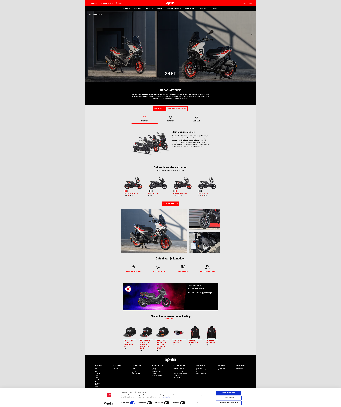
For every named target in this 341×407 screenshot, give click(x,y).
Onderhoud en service (178, 368)
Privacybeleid (199, 368)
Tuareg (96, 375)
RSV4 (96, 368)
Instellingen (192, 403)
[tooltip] (124, 191)
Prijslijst (154, 373)
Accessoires (135, 370)
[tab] (145, 119)
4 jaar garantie (176, 370)
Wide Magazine (156, 370)
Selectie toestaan (229, 397)
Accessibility (221, 372)
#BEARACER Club (156, 372)
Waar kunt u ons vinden (202, 370)
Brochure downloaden (177, 108)
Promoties (115, 368)
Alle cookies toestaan (229, 392)
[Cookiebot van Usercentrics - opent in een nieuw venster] (109, 403)
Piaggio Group (221, 370)
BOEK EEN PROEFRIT (170, 204)
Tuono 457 (97, 379)
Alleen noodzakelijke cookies (229, 402)
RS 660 (96, 372)
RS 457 (96, 377)
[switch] (149, 402)
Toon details (166, 397)
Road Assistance (177, 377)
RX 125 (96, 387)
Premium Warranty (177, 375)
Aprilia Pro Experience (157, 375)
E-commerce (239, 368)
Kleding (133, 368)
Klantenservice (200, 372)
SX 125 (96, 385)
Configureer (159, 108)
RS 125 (96, 381)
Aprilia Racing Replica (137, 372)
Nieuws (154, 368)
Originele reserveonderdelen (180, 373)
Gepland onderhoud (178, 372)
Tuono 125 (97, 383)
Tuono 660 (97, 373)
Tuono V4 (97, 370)
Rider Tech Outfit (136, 373)
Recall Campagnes (201, 373)
